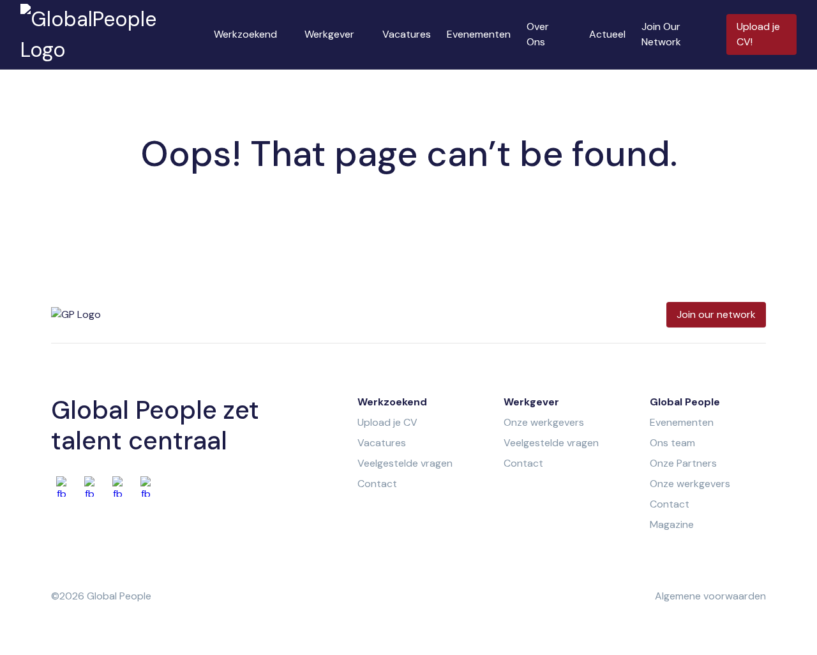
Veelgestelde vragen (405, 463)
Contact (377, 483)
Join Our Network (661, 34)
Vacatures (406, 34)
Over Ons (538, 34)
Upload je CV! (758, 34)
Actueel (607, 34)
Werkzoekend (245, 34)
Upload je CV (387, 422)
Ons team (672, 442)
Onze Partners (683, 463)
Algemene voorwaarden (710, 596)
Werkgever (329, 34)
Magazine (672, 524)
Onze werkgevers (544, 422)
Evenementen (479, 34)
